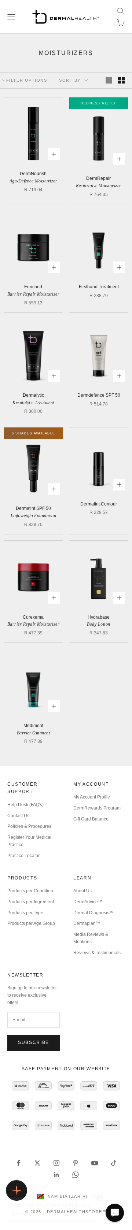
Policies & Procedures (29, 826)
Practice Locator (23, 855)
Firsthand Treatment (99, 286)
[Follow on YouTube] (94, 1163)
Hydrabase (99, 617)
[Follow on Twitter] (37, 1163)
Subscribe (33, 1042)
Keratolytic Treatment (33, 402)
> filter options (24, 80)
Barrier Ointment (33, 733)
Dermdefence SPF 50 (98, 395)
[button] (115, 1213)
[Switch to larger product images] (109, 80)
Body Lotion (98, 624)
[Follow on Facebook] (18, 1163)
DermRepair (98, 178)
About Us (82, 890)
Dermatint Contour (98, 504)
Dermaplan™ (86, 923)
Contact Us (18, 815)
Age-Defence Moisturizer (33, 181)
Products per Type (25, 912)
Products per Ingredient (30, 901)
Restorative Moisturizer (98, 185)
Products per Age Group (31, 923)
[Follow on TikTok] (113, 1163)
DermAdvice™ (87, 901)
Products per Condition (30, 890)
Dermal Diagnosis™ (93, 912)
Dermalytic (33, 395)
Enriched (33, 286)
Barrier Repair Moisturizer (33, 294)
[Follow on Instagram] (56, 1163)
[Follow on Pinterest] (75, 1163)
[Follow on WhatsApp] (75, 1174)
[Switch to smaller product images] (121, 80)
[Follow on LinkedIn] (56, 1174)
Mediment (33, 725)
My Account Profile (91, 797)
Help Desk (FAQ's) (25, 804)
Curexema (33, 617)
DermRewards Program (97, 808)
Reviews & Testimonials (97, 952)
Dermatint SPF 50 (33, 508)
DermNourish (33, 173)
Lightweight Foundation (33, 515)
